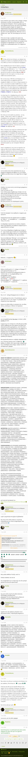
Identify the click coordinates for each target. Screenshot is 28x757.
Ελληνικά (4, 749)
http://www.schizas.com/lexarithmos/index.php (13, 502)
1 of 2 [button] (10, 736)
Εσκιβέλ (7, 655)
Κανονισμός (15, 751)
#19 (26, 715)
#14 (26, 591)
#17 (26, 660)
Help (2, 753)
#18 (26, 678)
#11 (26, 514)
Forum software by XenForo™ (12, 755)
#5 (26, 210)
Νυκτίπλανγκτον (10, 350)
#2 (26, 56)
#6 (26, 255)
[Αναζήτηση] (26, 1)
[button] (1, 2)
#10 (26, 355)
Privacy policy (22, 751)
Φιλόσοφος (8, 261)
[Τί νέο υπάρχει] (23, 1)
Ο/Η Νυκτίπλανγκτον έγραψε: (8, 535)
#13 (26, 572)
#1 (26, 18)
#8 (26, 292)
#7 (26, 266)
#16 (26, 622)
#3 (26, 168)
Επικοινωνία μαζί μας (6, 751)
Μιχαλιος (7, 722)
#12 (26, 532)
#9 (26, 316)
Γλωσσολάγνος (9, 51)
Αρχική (5, 753)
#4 (26, 184)
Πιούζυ (7, 179)
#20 (26, 727)
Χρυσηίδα (8, 617)
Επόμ (15, 736)
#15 (26, 609)
